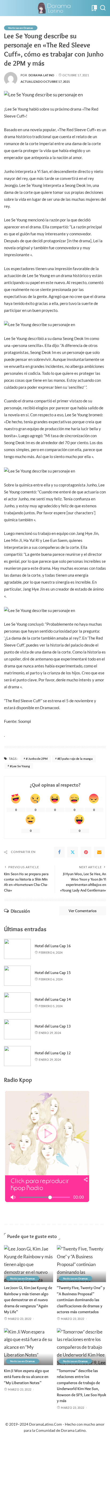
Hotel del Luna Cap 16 (53, 945)
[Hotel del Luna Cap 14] (17, 1002)
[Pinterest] (86, 852)
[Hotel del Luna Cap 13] (17, 1029)
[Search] (103, 8)
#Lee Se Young (20, 766)
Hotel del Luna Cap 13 (53, 1026)
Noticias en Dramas (20, 27)
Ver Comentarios (83, 910)
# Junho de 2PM (37, 758)
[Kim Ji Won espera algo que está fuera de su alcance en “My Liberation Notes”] (28, 1346)
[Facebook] (59, 852)
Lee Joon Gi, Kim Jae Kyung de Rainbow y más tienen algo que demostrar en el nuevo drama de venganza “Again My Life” (28, 1299)
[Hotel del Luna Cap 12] (17, 1056)
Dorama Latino (41, 75)
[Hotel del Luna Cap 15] (17, 976)
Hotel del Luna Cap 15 (53, 972)
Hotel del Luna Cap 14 (53, 999)
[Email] (99, 852)
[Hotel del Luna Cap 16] (17, 949)
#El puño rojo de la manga (75, 758)
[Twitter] (72, 852)
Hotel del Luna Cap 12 (53, 1053)
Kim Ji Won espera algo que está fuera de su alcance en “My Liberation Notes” (26, 1376)
